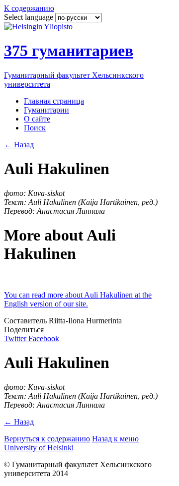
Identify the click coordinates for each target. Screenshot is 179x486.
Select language (29, 17)
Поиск (35, 127)
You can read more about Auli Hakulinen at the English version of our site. (78, 299)
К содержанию (29, 8)
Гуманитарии (46, 110)
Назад (19, 144)
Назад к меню (115, 438)
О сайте (37, 119)
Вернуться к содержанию (47, 438)
